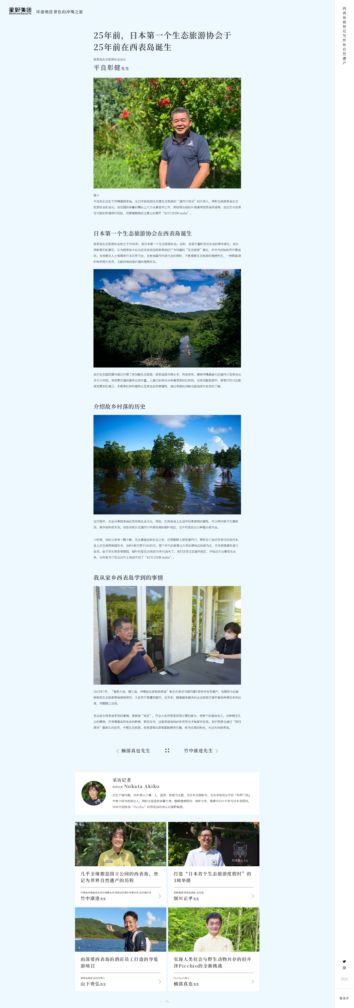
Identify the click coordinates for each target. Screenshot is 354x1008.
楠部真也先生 (135, 750)
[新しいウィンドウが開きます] (344, 961)
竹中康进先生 (198, 750)
